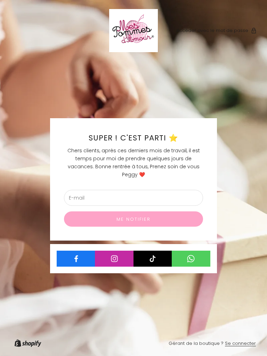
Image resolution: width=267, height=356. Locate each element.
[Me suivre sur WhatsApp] (191, 258)
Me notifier (133, 219)
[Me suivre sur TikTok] (153, 258)
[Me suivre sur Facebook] (76, 258)
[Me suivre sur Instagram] (114, 258)
